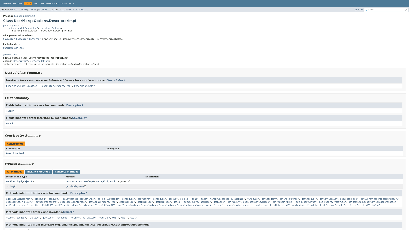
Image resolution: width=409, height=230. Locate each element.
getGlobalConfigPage (72, 202)
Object (27, 181)
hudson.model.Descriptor (22, 28)
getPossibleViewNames (256, 202)
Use (36, 3)
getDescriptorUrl (46, 202)
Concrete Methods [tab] (66, 171)
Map (8, 181)
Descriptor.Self (83, 86)
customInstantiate (77, 181)
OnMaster (34, 39)
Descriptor (19, 61)
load (119, 205)
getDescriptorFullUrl (19, 202)
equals (20, 217)
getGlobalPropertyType (102, 202)
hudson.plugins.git (24, 16)
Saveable (8, 39)
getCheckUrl (308, 199)
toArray (351, 205)
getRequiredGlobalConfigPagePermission (372, 202)
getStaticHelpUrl (16, 205)
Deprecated (52, 3)
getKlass (218, 202)
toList (364, 205)
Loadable (21, 39)
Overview (6, 3)
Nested (15, 10)
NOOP (8, 123)
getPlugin (233, 202)
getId (177, 202)
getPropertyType (282, 202)
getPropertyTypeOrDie (332, 202)
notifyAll (88, 217)
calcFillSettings (108, 199)
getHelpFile (126, 202)
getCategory (269, 199)
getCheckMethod (288, 199)
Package (17, 3)
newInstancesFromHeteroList (197, 205)
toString (103, 217)
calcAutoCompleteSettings (78, 199)
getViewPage (71, 205)
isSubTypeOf (106, 205)
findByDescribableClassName (226, 199)
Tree (41, 3)
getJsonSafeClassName (196, 202)
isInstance (88, 205)
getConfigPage (348, 199)
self (340, 205)
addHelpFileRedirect (18, 199)
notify (75, 217)
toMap (375, 205)
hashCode (62, 217)
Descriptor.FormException (21, 86)
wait (114, 217)
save (331, 205)
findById (252, 199)
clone (9, 217)
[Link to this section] (44, 72)
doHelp (172, 199)
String (16, 181)
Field (24, 10)
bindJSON (40, 199)
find (194, 199)
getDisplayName (75, 186)
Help (71, 3)
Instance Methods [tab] (38, 171)
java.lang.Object (12, 25)
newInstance (133, 205)
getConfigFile (328, 199)
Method (42, 10)
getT (57, 205)
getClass (47, 217)
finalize (33, 217)
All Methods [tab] (14, 171)
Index (64, 3)
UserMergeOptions (50, 28)
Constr (32, 10)
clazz (9, 111)
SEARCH (359, 10)
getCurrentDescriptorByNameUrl (379, 199)
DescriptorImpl (15, 153)
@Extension (9, 54)
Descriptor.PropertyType (55, 86)
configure (128, 199)
